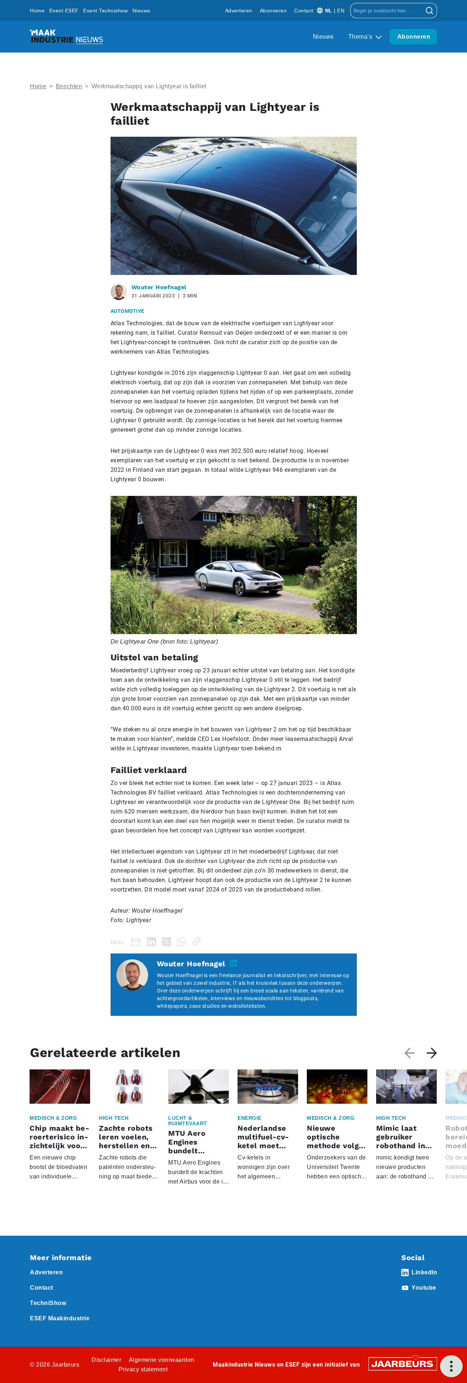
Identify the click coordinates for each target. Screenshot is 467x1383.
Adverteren (238, 10)
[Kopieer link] (198, 941)
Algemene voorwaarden (161, 1360)
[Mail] (137, 942)
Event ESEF (64, 10)
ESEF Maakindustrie (59, 1318)
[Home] (66, 37)
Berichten (69, 86)
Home (37, 10)
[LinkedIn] (153, 941)
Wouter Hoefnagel (158, 287)
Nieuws (141, 10)
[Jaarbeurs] (402, 1363)
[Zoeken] (429, 10)
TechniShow (48, 1303)
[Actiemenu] (451, 1366)
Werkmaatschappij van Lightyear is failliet (149, 86)
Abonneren (273, 10)
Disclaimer (106, 1360)
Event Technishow (105, 10)
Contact (303, 10)
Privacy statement (143, 1369)
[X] (168, 941)
